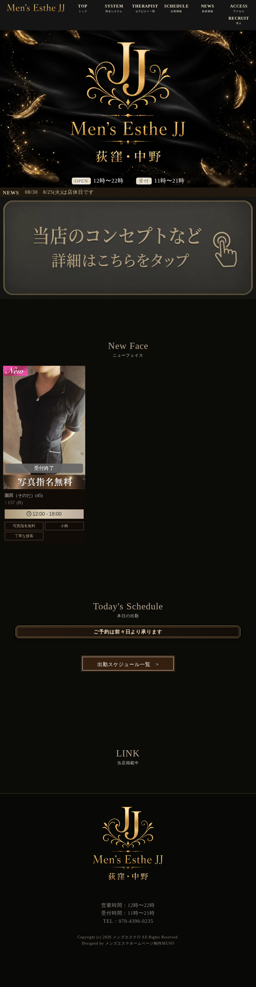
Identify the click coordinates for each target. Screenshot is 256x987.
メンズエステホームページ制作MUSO (140, 943)
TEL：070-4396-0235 (128, 921)
